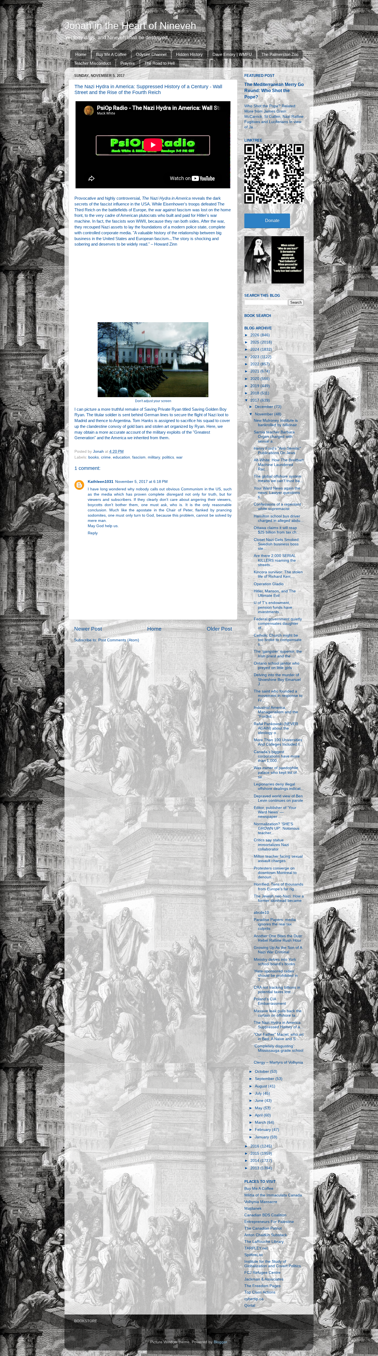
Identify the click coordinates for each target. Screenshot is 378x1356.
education (121, 457)
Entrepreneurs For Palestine (269, 1222)
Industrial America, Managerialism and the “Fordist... (276, 712)
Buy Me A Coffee (111, 54)
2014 (255, 1161)
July (259, 1093)
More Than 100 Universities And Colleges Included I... (278, 742)
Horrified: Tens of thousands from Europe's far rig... (278, 886)
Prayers (127, 63)
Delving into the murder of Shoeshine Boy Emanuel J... (277, 679)
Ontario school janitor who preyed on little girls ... (276, 665)
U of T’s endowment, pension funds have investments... (273, 607)
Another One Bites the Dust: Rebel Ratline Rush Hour (278, 938)
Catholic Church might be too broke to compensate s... (278, 639)
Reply (93, 533)
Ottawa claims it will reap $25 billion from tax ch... (277, 530)
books (93, 457)
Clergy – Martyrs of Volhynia (278, 1062)
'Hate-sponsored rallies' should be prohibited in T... (276, 975)
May (259, 1108)
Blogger (220, 1342)
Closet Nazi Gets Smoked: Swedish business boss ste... (277, 544)
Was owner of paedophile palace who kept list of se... (276, 772)
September (265, 1079)
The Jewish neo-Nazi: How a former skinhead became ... (279, 900)
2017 (255, 400)
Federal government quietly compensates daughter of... (278, 623)
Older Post (219, 629)
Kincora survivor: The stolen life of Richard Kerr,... (278, 574)
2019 (255, 386)
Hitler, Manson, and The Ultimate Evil (275, 593)
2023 (255, 357)
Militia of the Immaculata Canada (273, 1195)
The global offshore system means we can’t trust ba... (278, 478)
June (260, 1101)
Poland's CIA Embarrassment (270, 1001)
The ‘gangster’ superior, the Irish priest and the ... (278, 653)
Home (80, 54)
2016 (255, 1146)
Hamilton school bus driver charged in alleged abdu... (279, 518)
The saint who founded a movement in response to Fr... (278, 695)
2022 (255, 364)
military (154, 457)
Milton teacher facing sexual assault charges (278, 858)
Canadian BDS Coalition (265, 1215)
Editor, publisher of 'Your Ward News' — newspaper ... (275, 812)
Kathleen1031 (100, 482)
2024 (255, 349)
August (261, 1086)
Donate (272, 220)
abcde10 (261, 912)
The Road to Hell (159, 63)
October (262, 1071)
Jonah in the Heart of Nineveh (130, 25)
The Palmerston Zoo (280, 54)
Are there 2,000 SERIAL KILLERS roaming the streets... (275, 560)
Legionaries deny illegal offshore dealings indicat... (279, 786)
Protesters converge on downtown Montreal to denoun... (275, 872)
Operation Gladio (269, 584)
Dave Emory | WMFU (232, 54)
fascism (139, 457)
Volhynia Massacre (260, 1202)
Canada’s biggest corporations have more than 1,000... (277, 756)
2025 (255, 342)
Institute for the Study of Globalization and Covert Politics (272, 1263)
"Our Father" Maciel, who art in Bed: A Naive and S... (279, 1036)
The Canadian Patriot (263, 1228)
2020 (255, 379)
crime (106, 457)
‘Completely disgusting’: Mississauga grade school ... (278, 1050)
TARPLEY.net (256, 1248)
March (261, 1122)
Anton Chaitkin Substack (265, 1235)
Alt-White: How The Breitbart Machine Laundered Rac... (279, 464)
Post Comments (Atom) (118, 640)
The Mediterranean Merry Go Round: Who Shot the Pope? (274, 90)
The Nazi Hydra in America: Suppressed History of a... (278, 1025)
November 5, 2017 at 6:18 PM (141, 482)
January (262, 1137)
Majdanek (253, 1208)
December (264, 407)
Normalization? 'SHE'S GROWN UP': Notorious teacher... (276, 828)
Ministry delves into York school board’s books (275, 961)
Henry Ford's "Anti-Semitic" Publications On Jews (277, 450)
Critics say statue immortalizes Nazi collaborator (271, 844)
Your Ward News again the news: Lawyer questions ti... (277, 492)
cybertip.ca (253, 1299)
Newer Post (88, 629)
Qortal (249, 1305)
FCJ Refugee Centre (262, 1273)
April (259, 1115)
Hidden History (189, 54)
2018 (255, 393)
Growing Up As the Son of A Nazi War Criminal (278, 950)
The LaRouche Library (264, 1242)
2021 (255, 371)
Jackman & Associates (263, 1279)
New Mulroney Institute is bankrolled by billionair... (277, 422)
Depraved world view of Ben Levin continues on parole (278, 798)
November (264, 414)
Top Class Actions (259, 1292)
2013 (255, 1168)
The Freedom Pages (262, 1286)
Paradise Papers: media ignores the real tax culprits (275, 924)
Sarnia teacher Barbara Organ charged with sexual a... (274, 436)
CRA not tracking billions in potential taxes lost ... (277, 989)
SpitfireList (253, 1255)
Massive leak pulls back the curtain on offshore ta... (278, 1013)
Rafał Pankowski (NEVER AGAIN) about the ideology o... (276, 728)
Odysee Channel (151, 54)
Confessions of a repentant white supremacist (277, 506)
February (263, 1130)
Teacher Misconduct (92, 63)
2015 (255, 1153)
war (179, 457)
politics (168, 457)
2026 (255, 335)
